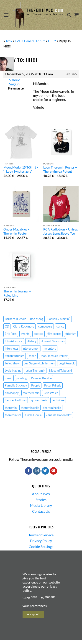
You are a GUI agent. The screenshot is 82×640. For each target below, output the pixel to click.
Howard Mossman (52, 341)
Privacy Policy (41, 540)
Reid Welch (51, 393)
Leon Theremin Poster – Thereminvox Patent (60, 169)
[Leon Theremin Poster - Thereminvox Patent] (61, 142)
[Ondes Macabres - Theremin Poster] (21, 204)
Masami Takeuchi (60, 370)
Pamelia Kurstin (41, 378)
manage (49, 597)
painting (21, 378)
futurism (70, 333)
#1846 (72, 74)
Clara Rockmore (23, 326)
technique (58, 400)
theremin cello (30, 408)
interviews (11, 348)
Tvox (8, 41)
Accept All (33, 614)
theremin (11, 408)
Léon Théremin (35, 370)
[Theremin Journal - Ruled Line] (21, 266)
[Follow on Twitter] (45, 471)
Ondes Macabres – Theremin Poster (16, 231)
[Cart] (76, 15)
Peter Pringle (52, 385)
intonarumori (31, 348)
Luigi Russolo (67, 363)
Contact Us (41, 511)
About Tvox (41, 494)
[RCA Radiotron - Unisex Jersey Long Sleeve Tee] (61, 204)
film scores (54, 333)
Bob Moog (36, 319)
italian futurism (14, 356)
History (31, 341)
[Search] (69, 14)
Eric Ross (11, 333)
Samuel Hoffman (15, 400)
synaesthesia (39, 400)
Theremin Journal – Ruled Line (17, 293)
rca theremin (31, 393)
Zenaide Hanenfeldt (59, 415)
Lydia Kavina (13, 370)
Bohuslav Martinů (58, 319)
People (35, 385)
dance (60, 326)
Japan (32, 356)
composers (45, 326)
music (8, 378)
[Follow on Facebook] (28, 471)
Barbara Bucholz (15, 319)
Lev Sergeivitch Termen (39, 363)
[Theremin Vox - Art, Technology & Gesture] (38, 15)
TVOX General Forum (30, 41)
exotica (38, 333)
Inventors (50, 348)
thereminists (13, 415)
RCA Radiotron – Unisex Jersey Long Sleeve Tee (60, 231)
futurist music (14, 341)
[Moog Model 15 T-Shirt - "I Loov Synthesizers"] (21, 142)
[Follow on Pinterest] (53, 471)
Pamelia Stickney (16, 385)
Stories (41, 499)
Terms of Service (41, 535)
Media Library (41, 505)
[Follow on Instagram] (37, 471)
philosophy (12, 393)
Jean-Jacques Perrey (54, 356)
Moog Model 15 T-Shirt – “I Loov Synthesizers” (20, 169)
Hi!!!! (52, 41)
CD (7, 326)
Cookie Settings (41, 546)
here (34, 597)
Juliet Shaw (12, 363)
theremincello (52, 408)
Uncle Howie (33, 415)
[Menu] (6, 14)
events (25, 333)
